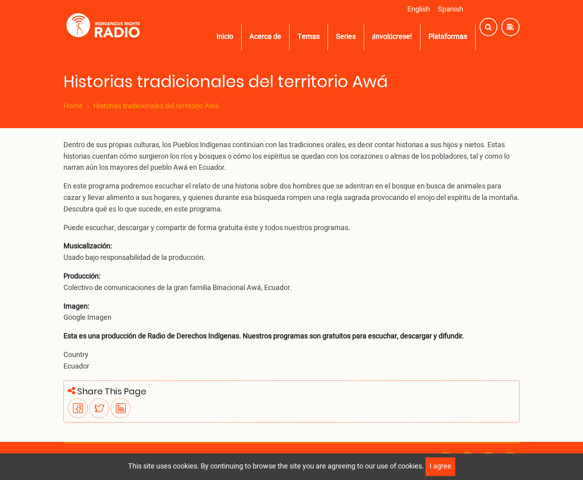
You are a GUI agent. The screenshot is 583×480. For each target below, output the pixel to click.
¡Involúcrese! (392, 36)
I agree (440, 466)
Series (346, 36)
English (418, 9)
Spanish (450, 9)
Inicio (225, 36)
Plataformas (447, 36)
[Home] (104, 27)
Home (73, 106)
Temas (308, 36)
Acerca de (265, 36)
